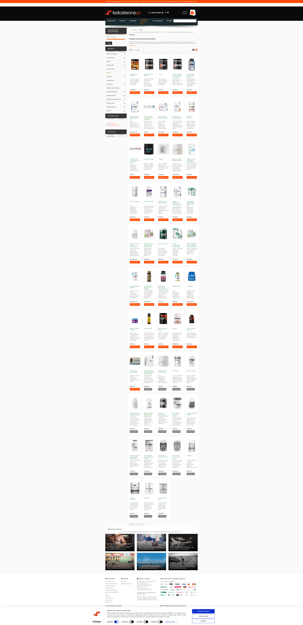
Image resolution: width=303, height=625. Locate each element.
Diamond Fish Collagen (134, 75)
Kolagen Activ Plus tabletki (134, 371)
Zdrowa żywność (111, 107)
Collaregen (190, 286)
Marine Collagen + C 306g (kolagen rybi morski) (177, 76)
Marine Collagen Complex (134, 329)
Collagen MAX (176, 286)
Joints (160, 74)
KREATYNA (124, 1)
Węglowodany (110, 103)
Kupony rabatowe (109, 598)
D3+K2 (163, 1)
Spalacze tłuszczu (111, 95)
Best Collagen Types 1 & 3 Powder (176, 414)
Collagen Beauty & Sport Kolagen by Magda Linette (149, 372)
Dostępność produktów (110, 585)
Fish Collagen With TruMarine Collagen (148, 457)
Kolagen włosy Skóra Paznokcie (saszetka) (134, 160)
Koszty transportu (109, 588)
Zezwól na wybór (203, 616)
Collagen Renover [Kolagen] (135, 286)
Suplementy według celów (114, 99)
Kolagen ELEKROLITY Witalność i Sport (177, 203)
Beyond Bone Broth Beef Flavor (163, 456)
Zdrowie (109, 110)
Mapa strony (108, 602)
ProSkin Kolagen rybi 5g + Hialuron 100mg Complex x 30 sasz (192, 246)
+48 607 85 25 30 (112, 123)
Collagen (160, 159)
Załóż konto (184, 13)
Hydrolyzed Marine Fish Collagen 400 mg (163, 287)
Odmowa (203, 621)
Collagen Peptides (149, 159)
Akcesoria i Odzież (112, 53)
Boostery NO (110, 65)
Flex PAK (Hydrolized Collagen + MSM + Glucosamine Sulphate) (163, 416)
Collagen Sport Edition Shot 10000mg (148, 287)
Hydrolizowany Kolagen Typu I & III (134, 118)
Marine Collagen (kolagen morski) (177, 159)
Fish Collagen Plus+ (162, 498)
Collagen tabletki (149, 201)
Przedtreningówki (112, 91)
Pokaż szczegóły (170, 622)
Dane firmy (123, 581)
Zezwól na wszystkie (203, 611)
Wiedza (169, 21)
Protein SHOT (148, 328)
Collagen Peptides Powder (192, 413)
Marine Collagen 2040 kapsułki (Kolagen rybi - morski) (148, 415)
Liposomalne (110, 80)
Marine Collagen (134, 201)
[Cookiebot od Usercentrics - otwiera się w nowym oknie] (97, 622)
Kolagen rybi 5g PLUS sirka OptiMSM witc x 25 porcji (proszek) (192, 161)
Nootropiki (110, 84)
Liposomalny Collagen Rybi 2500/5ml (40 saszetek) (190, 203)
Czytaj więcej (132, 45)
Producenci (111, 21)
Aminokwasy (110, 57)
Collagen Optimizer (133, 498)
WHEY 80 (143, 1)
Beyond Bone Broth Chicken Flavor (176, 457)
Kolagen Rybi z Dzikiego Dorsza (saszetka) (148, 118)
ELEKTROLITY (131, 1)
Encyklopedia (158, 21)
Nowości (123, 21)
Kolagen (141, 29)
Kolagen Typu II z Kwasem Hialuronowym (134, 245)
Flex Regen (175, 371)
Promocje (133, 21)
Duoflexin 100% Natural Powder (162, 202)
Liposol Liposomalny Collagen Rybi (176, 245)
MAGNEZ (153, 1)
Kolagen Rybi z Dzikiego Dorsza (176, 117)
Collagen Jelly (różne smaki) (162, 371)
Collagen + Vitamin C (190, 117)
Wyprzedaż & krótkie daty (144, 21)
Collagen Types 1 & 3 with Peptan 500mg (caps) (135, 457)
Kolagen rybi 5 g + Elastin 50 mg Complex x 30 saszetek (149, 246)
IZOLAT (148, 1)
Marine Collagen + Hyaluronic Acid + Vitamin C (135, 414)
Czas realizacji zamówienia (111, 583)
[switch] (131, 622)
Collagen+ (147, 498)
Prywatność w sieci (109, 581)
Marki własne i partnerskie (111, 590)
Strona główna (134, 29)
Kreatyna (109, 76)
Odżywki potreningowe (113, 88)
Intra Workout (111, 69)
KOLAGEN (158, 1)
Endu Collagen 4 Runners (162, 329)
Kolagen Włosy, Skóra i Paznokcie (163, 117)
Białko (108, 61)
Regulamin (107, 595)
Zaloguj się (185, 11)
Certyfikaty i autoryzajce (126, 583)
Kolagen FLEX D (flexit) (148, 75)
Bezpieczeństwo (109, 600)
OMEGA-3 (137, 1)
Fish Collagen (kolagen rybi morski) (190, 76)
